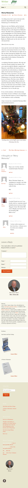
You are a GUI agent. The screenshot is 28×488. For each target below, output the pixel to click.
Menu (2, 7)
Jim (25, 15)
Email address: (6, 388)
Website (3, 267)
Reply (11, 172)
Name (3, 261)
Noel (3, 150)
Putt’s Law (5, 433)
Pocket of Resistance (5, 309)
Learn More (14, 376)
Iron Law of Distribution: (8, 419)
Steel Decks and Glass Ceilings (10, 306)
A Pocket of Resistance (17, 15)
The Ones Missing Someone (18, 150)
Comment (4, 251)
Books (17, 312)
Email (3, 264)
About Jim (8, 450)
